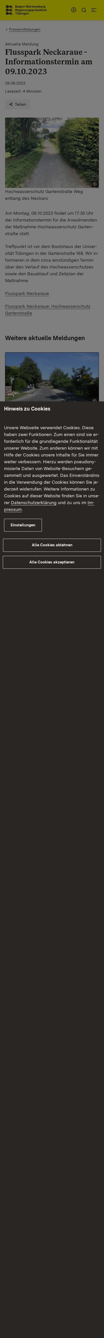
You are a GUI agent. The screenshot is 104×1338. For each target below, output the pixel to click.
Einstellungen (23, 525)
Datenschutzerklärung (34, 502)
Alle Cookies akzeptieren (51, 562)
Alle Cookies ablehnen (52, 545)
